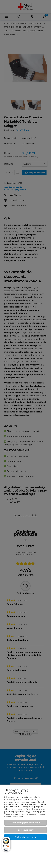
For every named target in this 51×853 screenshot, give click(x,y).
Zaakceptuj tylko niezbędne (25, 822)
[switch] (6, 849)
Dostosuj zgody (25, 830)
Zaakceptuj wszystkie (25, 837)
